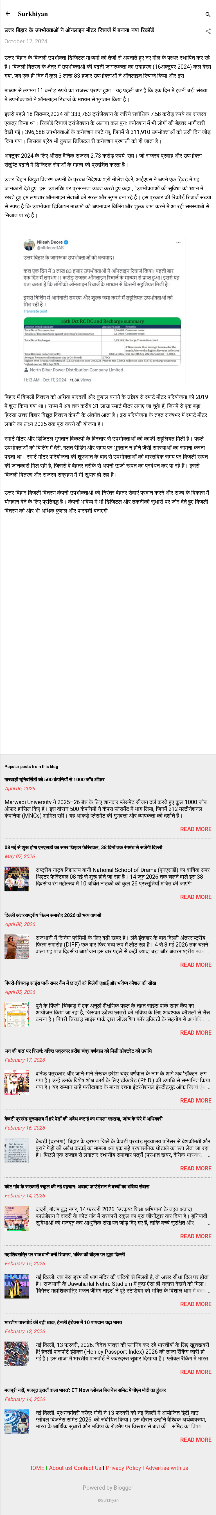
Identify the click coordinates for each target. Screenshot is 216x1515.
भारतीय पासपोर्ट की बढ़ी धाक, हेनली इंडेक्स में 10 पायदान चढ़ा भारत (63, 1322)
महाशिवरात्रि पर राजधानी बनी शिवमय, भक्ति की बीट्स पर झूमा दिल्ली (64, 1254)
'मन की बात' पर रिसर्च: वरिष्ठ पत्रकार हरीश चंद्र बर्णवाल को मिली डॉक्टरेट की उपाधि (78, 1051)
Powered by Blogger (108, 1487)
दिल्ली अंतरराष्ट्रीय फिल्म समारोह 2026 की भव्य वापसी (52, 915)
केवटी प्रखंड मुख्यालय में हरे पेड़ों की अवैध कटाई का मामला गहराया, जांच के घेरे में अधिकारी (83, 1119)
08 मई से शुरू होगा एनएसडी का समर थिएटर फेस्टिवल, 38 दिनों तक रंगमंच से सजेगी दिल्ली (83, 847)
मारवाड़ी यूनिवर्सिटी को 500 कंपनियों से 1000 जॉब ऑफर (54, 779)
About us (60, 1468)
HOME (36, 1468)
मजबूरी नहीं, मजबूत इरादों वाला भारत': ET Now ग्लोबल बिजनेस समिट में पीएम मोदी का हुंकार (85, 1390)
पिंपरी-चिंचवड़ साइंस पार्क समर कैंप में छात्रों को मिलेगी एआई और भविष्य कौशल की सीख (80, 983)
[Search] (208, 15)
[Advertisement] (108, 705)
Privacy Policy (123, 1468)
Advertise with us (166, 1468)
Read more (196, 829)
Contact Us (87, 1468)
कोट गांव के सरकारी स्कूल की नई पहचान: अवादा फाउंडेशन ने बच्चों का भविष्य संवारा (76, 1187)
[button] (208, 32)
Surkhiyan (33, 13)
